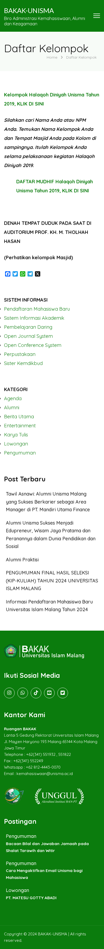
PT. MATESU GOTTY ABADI (31, 897)
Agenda (13, 398)
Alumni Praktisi (22, 560)
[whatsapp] (22, 693)
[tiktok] (36, 693)
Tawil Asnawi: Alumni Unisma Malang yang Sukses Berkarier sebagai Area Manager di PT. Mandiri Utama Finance (48, 502)
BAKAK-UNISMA (29, 10)
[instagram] (9, 693)
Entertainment (20, 426)
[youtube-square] (49, 693)
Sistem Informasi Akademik (34, 318)
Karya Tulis (16, 435)
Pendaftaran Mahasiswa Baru (37, 309)
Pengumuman (20, 453)
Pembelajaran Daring (28, 327)
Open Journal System (28, 336)
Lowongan (16, 444)
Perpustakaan (19, 354)
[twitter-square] (62, 693)
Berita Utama (19, 416)
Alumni (11, 407)
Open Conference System (32, 345)
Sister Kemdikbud (23, 363)
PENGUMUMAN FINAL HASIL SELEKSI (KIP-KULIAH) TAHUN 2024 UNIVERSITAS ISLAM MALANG (52, 580)
